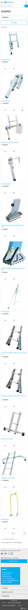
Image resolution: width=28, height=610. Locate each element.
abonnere (13, 561)
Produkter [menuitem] (5, 588)
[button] (5, 68)
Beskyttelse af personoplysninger (14, 602)
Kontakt (19, 605)
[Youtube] (2, 553)
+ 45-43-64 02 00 (9, 578)
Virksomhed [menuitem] (5, 596)
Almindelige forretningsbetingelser (9, 605)
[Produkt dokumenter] (14, 68)
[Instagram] (9, 553)
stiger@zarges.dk (13, 580)
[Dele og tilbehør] (22, 110)
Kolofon (3, 602)
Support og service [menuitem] (7, 592)
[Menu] (2, 2)
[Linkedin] (12, 553)
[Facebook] (5, 553)
